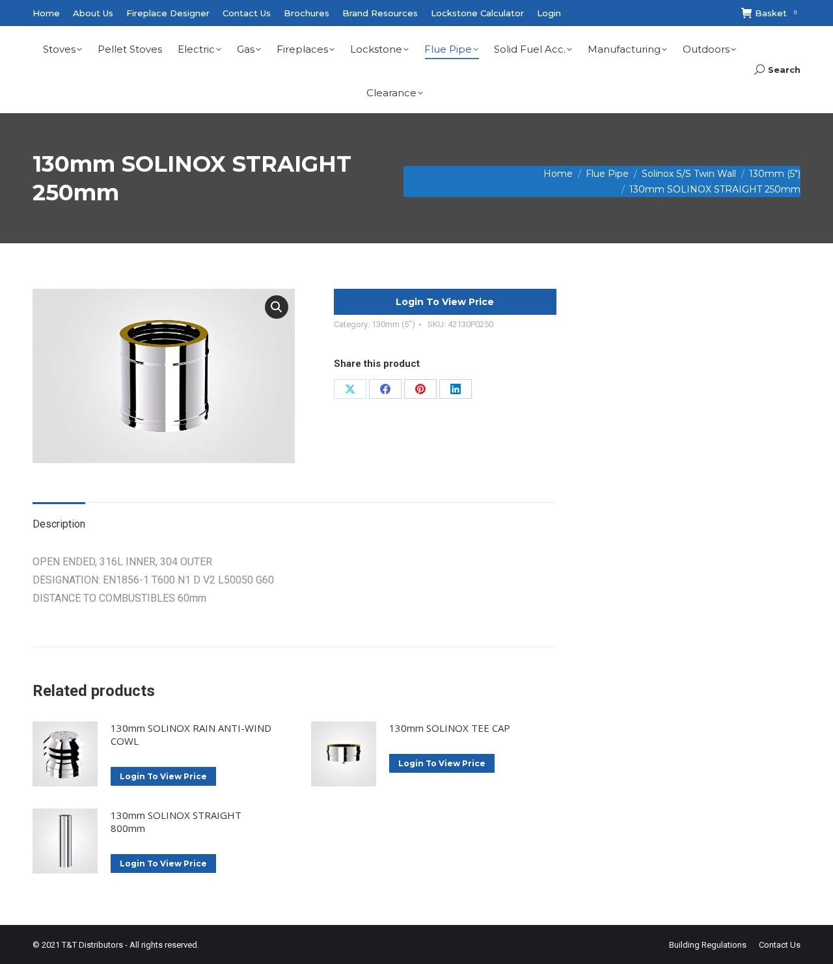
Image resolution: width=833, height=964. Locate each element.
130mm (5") (393, 324)
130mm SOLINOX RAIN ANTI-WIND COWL (191, 734)
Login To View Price (445, 302)
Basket (776, 13)
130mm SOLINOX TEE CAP (449, 727)
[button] (276, 307)
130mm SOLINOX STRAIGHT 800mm (176, 822)
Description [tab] (59, 524)
